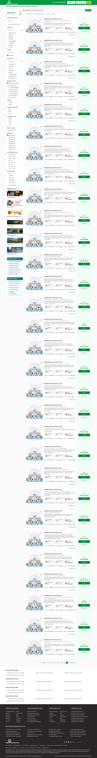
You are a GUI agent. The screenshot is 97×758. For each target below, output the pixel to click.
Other (10, 123)
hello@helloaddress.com (54, 752)
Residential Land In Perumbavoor (13, 734)
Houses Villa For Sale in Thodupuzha (13, 736)
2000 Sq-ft (70, 264)
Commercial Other (13, 93)
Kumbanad (11, 66)
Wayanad (18, 720)
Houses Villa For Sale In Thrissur (77, 729)
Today (10, 173)
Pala (50, 718)
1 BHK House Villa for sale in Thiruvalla (44, 673)
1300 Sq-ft (70, 584)
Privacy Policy (80, 756)
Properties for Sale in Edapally (77, 718)
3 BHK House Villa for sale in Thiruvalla (73, 673)
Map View (89, 10)
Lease (10, 113)
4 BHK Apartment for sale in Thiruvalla (15, 683)
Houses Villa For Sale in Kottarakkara (35, 734)
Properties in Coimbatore (14, 272)
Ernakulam (11, 47)
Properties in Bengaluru (14, 265)
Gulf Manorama (50, 745)
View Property (62, 24)
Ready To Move (12, 130)
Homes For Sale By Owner (11, 731)
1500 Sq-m (70, 134)
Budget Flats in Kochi (32, 711)
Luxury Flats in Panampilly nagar (34, 721)
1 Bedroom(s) (12, 137)
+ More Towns (63, 721)
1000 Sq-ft (70, 93)
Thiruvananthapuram (10, 711)
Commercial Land (13, 91)
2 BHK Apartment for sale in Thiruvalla (15, 681)
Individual (11, 102)
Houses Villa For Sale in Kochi (33, 729)
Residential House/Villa (39, 14)
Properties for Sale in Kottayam (77, 715)
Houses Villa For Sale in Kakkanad (34, 731)
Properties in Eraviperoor (14, 287)
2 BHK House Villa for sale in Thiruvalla (15, 673)
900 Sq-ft (70, 329)
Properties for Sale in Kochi (77, 711)
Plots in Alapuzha (31, 716)
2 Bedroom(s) (12, 135)
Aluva (61, 713)
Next (72, 662)
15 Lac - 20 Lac (12, 162)
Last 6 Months (12, 182)
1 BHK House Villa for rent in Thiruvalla (44, 690)
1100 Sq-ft (70, 286)
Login (89, 2)
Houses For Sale (30, 733)
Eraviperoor (11, 70)
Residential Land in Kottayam (55, 729)
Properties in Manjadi (13, 289)
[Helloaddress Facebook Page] (64, 742)
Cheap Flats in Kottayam (33, 720)
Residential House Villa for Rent (53, 189)
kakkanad (62, 715)
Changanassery (52, 715)
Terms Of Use (86, 756)
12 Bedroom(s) (12, 143)
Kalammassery (63, 716)
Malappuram (19, 718)
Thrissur (17, 716)
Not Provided (12, 154)
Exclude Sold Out (12, 185)
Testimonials (21, 747)
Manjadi (10, 72)
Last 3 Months (12, 180)
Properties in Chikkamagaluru (15, 270)
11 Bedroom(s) (12, 141)
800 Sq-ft (70, 29)
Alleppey (11, 35)
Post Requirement (81, 2)
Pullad (10, 68)
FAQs (90, 756)
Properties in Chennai (13, 267)
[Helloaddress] (11, 2)
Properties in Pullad (13, 285)
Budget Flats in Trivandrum (33, 713)
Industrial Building (13, 97)
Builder (10, 104)
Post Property (71, 2)
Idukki (17, 715)
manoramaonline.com (36, 756)
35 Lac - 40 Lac (12, 158)
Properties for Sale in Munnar (77, 721)
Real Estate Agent (52, 734)
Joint (10, 120)
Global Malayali (58, 745)
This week (11, 175)
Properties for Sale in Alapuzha (77, 720)
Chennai (11, 39)
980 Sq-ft (70, 71)
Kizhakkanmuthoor (13, 78)
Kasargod (18, 721)
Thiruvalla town (12, 64)
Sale (10, 109)
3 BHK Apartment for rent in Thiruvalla (73, 698)
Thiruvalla (11, 55)
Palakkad (8, 718)
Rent (10, 111)
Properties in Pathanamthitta (15, 261)
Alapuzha (8, 713)
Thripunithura (62, 720)
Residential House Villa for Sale (53, 19)
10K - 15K (10, 164)
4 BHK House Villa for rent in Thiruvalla (15, 692)
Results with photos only (14, 24)
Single (10, 118)
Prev (44, 662)
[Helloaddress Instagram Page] (68, 742)
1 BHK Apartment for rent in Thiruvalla (44, 698)
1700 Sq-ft (70, 222)
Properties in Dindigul (13, 274)
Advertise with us (45, 747)
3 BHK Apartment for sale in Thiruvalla (73, 681)
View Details (84, 31)
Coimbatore (11, 43)
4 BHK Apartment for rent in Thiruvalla (15, 701)
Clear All (53, 14)
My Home (38, 747)
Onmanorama (25, 745)
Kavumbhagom (12, 76)
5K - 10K (10, 160)
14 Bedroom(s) (12, 147)
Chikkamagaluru (12, 41)
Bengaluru (11, 37)
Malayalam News (17, 745)
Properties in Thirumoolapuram (13, 292)
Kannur (7, 721)
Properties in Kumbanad (14, 283)
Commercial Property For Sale (55, 736)
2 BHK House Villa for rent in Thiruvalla (15, 690)
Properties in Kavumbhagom (15, 295)
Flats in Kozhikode (31, 718)
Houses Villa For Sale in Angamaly (13, 733)
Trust (10, 125)
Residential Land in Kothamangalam (56, 733)
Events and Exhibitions (30, 747)
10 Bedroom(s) (12, 139)
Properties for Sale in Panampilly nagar (79, 716)
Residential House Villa (14, 83)
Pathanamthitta (12, 33)
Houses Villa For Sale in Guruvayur (77, 733)
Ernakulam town (63, 711)
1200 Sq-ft (70, 50)
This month (11, 178)
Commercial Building (13, 87)
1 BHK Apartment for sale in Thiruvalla (44, 681)
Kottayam (8, 715)
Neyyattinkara (52, 721)
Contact (84, 28)
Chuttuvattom (43, 745)
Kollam (17, 711)
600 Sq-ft (70, 199)
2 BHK (48, 14)
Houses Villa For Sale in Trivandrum (13, 729)
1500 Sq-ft (70, 478)
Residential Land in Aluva (54, 731)
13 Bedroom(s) (12, 145)
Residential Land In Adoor (32, 736)
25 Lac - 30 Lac (12, 166)
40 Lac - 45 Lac (12, 168)
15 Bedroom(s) (12, 149)
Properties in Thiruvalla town (15, 281)
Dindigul (10, 45)
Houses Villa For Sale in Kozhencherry (78, 734)
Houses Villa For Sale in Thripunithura (78, 731)
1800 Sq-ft (70, 177)
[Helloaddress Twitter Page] (66, 742)
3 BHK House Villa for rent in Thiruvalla (73, 690)
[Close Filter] (24, 10)
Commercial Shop (13, 95)
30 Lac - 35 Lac (12, 156)
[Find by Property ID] (21, 20)
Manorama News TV (34, 745)
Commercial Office (13, 89)
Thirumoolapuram (13, 74)
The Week (65, 745)
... (69, 662)
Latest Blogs (15, 747)
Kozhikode (8, 720)
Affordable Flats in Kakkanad (34, 715)
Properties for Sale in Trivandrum (78, 713)
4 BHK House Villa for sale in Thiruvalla (15, 675)
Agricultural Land (12, 85)
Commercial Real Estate (75, 736)
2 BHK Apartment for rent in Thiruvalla (15, 698)
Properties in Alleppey (13, 263)
